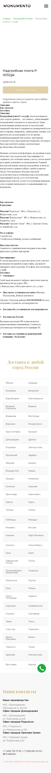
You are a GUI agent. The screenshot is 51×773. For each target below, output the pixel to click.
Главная (6, 18)
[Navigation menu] (46, 6)
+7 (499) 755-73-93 (12, 751)
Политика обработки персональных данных (25, 761)
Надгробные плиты (23, 18)
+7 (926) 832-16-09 (32, 751)
